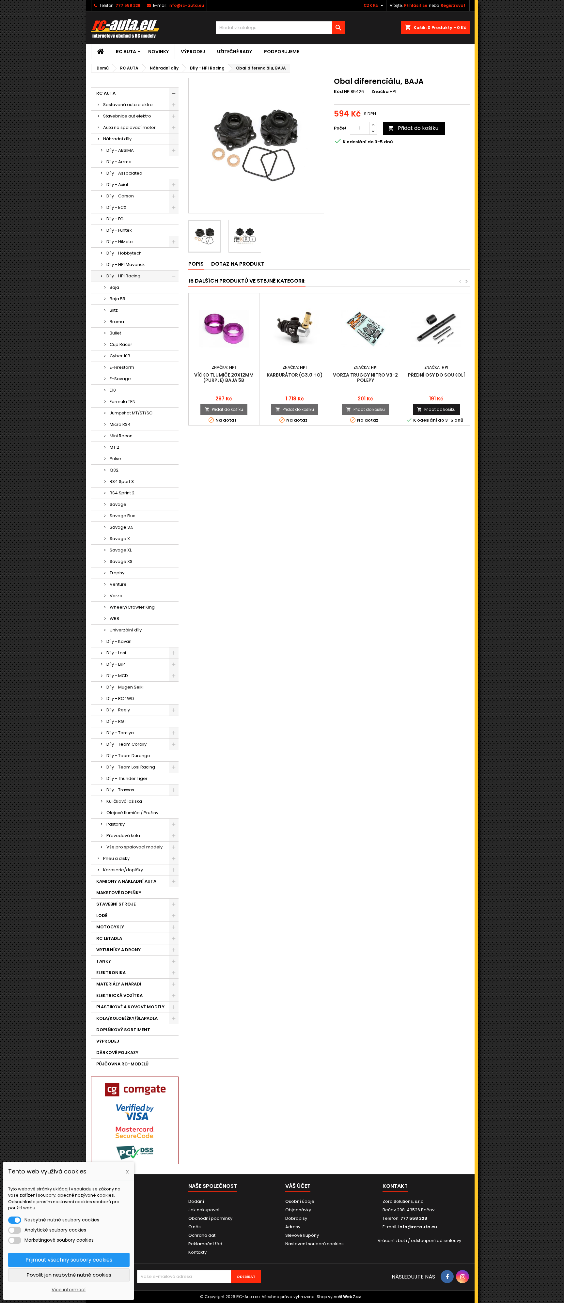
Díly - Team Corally (126, 744)
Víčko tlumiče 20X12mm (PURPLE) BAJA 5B (224, 377)
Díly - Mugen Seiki (125, 687)
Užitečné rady (234, 51)
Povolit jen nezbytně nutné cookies (69, 1274)
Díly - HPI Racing (123, 276)
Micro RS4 (120, 424)
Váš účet (297, 1186)
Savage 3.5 (121, 527)
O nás (194, 1227)
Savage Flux (122, 516)
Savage (118, 504)
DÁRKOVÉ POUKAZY (117, 1052)
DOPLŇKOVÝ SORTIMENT (123, 1030)
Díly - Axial (117, 184)
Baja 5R (117, 299)
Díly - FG (114, 219)
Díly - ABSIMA (120, 150)
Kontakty (197, 1252)
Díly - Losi (116, 653)
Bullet (115, 333)
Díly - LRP (115, 664)
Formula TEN (122, 401)
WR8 (114, 618)
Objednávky (298, 1210)
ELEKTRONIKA (111, 972)
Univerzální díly (126, 630)
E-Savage (120, 379)
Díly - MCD (117, 676)
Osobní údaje (299, 1201)
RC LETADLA (109, 938)
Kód (338, 92)
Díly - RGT (116, 721)
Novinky (158, 51)
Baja (114, 287)
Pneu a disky (116, 858)
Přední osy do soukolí (436, 375)
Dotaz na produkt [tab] (237, 264)
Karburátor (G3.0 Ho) (295, 375)
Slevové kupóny (302, 1235)
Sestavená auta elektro (128, 104)
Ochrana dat (201, 1235)
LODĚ (101, 915)
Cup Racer (121, 344)
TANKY (103, 961)
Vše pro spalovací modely (134, 847)
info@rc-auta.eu (186, 5)
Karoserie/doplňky (123, 870)
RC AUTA (126, 51)
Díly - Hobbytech (124, 253)
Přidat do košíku (413, 128)
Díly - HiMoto (119, 242)
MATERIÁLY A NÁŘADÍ (118, 984)
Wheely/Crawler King (132, 607)
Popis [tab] (196, 264)
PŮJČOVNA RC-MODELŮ (122, 1064)
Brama (117, 321)
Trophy (117, 573)
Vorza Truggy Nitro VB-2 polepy (365, 377)
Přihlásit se (415, 5)
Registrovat (453, 5)
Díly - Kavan (119, 641)
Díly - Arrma (119, 162)
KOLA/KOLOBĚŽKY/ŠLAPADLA (127, 1018)
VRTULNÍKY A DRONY (118, 950)
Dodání (196, 1201)
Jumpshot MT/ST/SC (131, 413)
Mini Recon (121, 436)
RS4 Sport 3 (122, 481)
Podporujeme (281, 51)
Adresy (292, 1227)
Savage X (120, 538)
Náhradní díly (117, 139)
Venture (118, 584)
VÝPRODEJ (193, 51)
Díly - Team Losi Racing (130, 767)
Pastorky (115, 824)
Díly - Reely (118, 710)
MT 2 (114, 447)
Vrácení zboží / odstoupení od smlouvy (419, 1240)
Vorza (116, 596)
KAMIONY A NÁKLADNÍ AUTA (126, 881)
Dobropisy (296, 1218)
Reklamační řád (205, 1244)
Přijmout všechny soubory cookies (68, 1260)
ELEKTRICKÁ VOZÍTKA (119, 995)
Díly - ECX (116, 207)
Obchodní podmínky (210, 1218)
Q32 (114, 470)
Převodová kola (123, 835)
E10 (113, 390)
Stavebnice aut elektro (127, 116)
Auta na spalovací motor (129, 127)
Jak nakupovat (204, 1210)
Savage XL (121, 550)
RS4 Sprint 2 (122, 493)
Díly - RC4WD (120, 698)
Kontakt (395, 1186)
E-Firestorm (122, 367)
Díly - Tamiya (120, 733)
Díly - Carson (120, 196)
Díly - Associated (124, 173)
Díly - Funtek (119, 230)
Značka (380, 92)
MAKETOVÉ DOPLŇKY (118, 893)
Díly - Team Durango (128, 755)
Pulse (115, 459)
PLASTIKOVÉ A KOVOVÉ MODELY (130, 1007)
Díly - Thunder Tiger (127, 778)
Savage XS (121, 561)
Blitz (114, 310)
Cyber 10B (120, 356)
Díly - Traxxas (120, 790)
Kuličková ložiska (124, 801)
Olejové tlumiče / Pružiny (132, 813)
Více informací (69, 1289)
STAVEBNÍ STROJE (116, 904)
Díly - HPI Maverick (125, 264)
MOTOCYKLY (110, 927)
